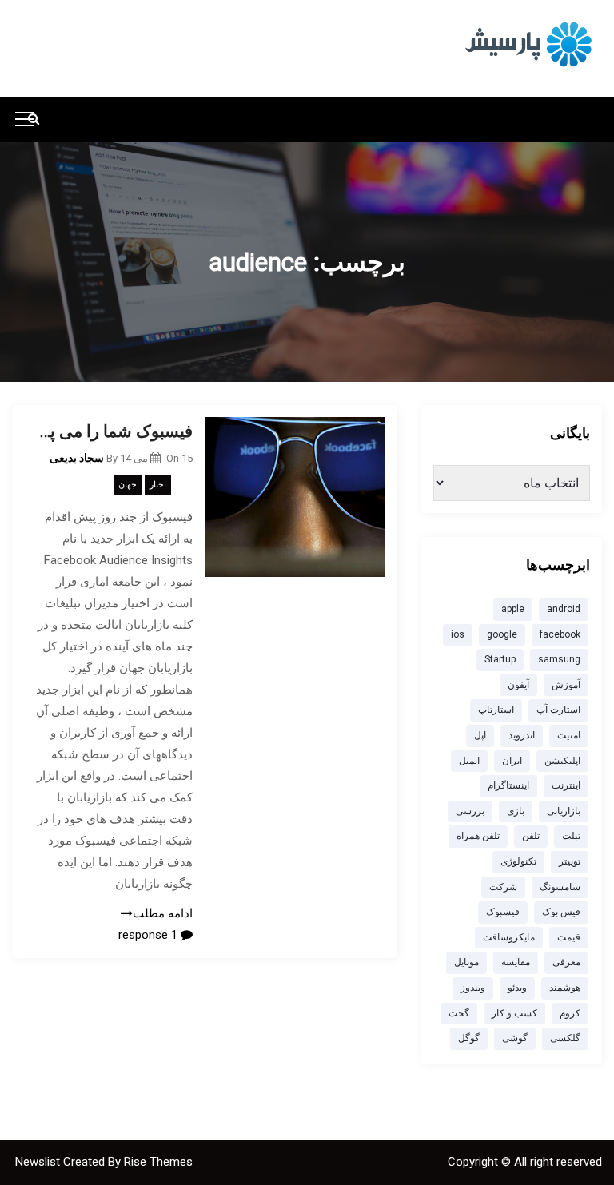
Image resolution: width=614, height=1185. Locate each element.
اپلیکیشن (562, 760)
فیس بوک (561, 911)
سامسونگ (560, 887)
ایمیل (469, 760)
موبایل (466, 962)
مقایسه (515, 962)
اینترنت (566, 785)
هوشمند (564, 987)
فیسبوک (503, 911)
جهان (127, 484)
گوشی (515, 1038)
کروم (570, 1013)
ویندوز (472, 987)
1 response (149, 935)
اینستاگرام (508, 785)
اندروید (521, 735)
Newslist (39, 1162)
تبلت (571, 835)
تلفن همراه (478, 835)
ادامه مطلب (163, 913)
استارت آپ (558, 709)
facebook (560, 634)
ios (457, 634)
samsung (559, 659)
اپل (480, 735)
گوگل (469, 1038)
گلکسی (565, 1038)
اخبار (158, 484)
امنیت (568, 735)
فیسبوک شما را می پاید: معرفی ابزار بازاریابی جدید (114, 431)
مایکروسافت (509, 937)
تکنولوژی (518, 861)
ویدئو (517, 987)
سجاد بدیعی (77, 457)
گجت (459, 1013)
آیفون (518, 684)
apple (512, 608)
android (563, 608)
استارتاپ (496, 709)
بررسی (470, 811)
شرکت (503, 887)
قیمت (568, 937)
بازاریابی (563, 811)
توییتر (569, 861)
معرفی (566, 962)
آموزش (566, 684)
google (502, 634)
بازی (515, 811)
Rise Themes (158, 1162)
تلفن (531, 835)
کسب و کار (514, 1013)
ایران (512, 760)
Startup (500, 659)
